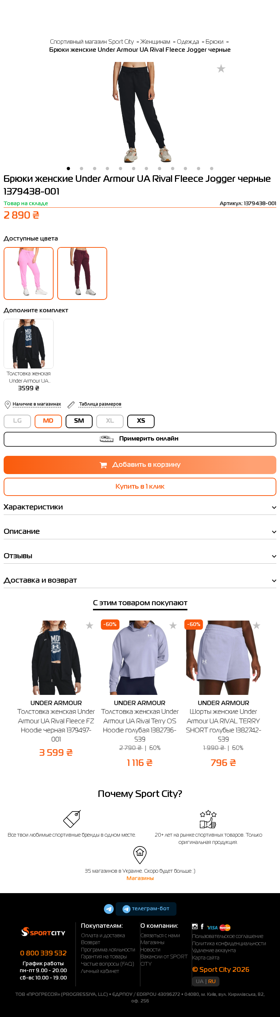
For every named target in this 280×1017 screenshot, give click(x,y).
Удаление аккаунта (214, 950)
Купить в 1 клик (140, 487)
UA (199, 981)
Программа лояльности (108, 950)
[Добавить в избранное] (221, 69)
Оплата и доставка (103, 936)
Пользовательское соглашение (227, 936)
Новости (150, 950)
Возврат (90, 942)
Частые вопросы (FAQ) (107, 964)
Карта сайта (205, 958)
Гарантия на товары (104, 957)
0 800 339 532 (43, 954)
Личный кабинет (100, 971)
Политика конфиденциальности (229, 944)
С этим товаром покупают (140, 603)
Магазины (140, 878)
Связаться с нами (160, 936)
